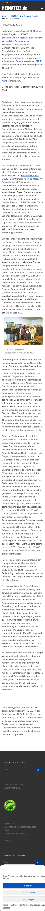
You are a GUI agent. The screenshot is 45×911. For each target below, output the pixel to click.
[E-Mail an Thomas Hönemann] (7, 2)
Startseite (5, 16)
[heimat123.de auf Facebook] (3, 2)
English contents (12, 787)
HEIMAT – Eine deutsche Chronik (24, 16)
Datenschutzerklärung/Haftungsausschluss (28, 905)
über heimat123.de (13, 784)
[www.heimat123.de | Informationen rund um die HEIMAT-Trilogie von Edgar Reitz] (14, 7)
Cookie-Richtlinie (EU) (15, 833)
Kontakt (7, 840)
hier (4, 80)
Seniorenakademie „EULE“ (29, 61)
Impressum (9, 823)
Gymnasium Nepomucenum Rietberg (24, 37)
